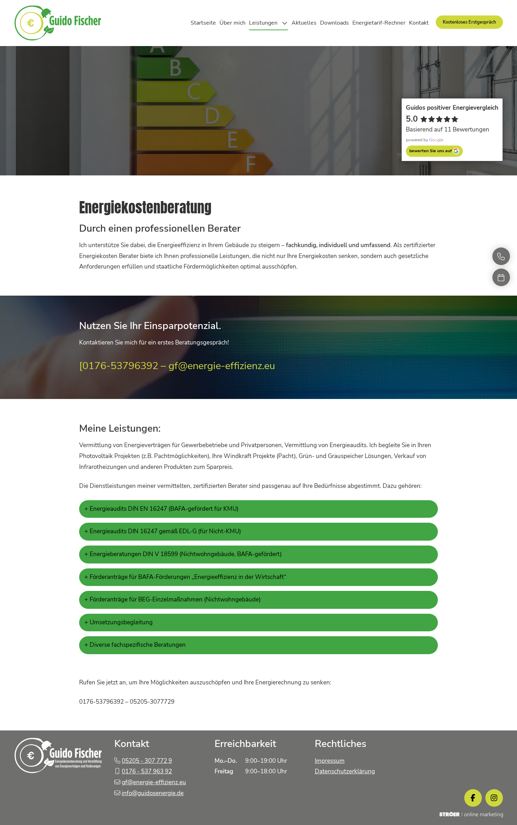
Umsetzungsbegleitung (121, 622)
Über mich (232, 23)
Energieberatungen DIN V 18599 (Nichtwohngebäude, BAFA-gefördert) (186, 554)
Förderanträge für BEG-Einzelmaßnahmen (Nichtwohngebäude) (175, 599)
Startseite (203, 23)
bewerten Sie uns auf (430, 151)
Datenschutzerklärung (345, 771)
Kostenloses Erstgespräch (469, 22)
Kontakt (419, 23)
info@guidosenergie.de (153, 793)
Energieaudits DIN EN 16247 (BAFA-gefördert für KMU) (164, 509)
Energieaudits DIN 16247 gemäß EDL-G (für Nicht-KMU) (165, 531)
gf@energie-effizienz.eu (154, 782)
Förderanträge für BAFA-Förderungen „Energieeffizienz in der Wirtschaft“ (188, 577)
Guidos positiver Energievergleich (452, 108)
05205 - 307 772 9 (147, 761)
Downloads (334, 23)
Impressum (330, 761)
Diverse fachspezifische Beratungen (138, 645)
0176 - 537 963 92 (147, 771)
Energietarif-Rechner (379, 23)
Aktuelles (304, 23)
